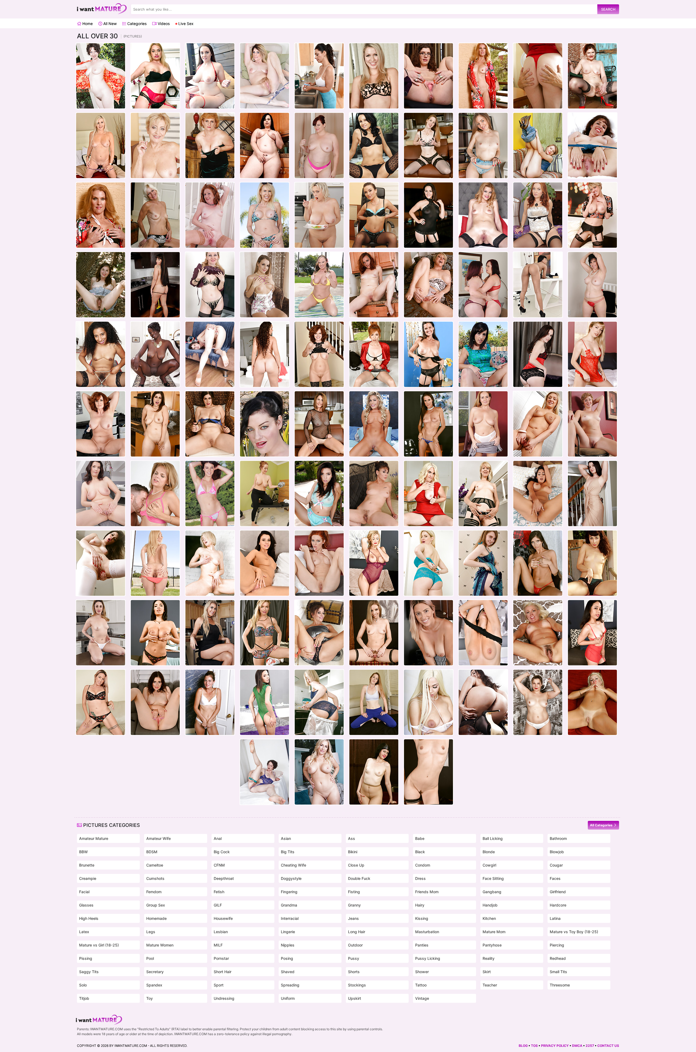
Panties (421, 945)
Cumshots (155, 878)
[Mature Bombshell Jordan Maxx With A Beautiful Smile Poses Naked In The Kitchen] (209, 632)
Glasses (86, 905)
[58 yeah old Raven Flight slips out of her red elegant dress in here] (592, 284)
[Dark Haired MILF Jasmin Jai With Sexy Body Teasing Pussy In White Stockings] (100, 563)
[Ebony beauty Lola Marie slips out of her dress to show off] (537, 284)
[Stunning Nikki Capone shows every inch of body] (373, 424)
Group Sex (155, 905)
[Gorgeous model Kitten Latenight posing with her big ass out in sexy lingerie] (483, 702)
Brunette (86, 865)
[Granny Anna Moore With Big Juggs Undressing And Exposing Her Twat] (428, 493)
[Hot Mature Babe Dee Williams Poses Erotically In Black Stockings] (592, 215)
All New (109, 23)
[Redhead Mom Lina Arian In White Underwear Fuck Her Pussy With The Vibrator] (319, 563)
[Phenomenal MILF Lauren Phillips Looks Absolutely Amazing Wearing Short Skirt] (373, 354)
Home (87, 23)
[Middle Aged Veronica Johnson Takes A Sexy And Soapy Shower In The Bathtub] (209, 702)
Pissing (85, 958)
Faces (555, 878)
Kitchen (489, 918)
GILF (218, 905)
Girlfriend (558, 891)
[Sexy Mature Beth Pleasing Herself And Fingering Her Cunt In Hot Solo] (592, 702)
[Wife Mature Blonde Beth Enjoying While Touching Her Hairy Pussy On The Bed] (537, 632)
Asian (286, 838)
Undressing (224, 998)
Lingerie (288, 931)
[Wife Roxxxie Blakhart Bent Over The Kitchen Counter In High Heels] (428, 632)
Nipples (287, 945)
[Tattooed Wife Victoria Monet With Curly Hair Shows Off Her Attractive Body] (264, 354)
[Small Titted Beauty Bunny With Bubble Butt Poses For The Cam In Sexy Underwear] (483, 145)
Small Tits (558, 971)
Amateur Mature (93, 838)
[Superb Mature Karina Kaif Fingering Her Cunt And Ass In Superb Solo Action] (537, 563)
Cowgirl (489, 865)
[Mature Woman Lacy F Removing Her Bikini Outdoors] (483, 75)
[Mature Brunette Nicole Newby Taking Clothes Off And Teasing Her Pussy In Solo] (319, 632)
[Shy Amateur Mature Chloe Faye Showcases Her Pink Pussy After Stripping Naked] (155, 702)
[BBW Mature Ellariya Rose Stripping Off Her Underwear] (537, 702)
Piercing (557, 945)
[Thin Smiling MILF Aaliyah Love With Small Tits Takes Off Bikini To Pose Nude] (155, 563)
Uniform (288, 998)
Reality (489, 958)
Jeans (353, 918)
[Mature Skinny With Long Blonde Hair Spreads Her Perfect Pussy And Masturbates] (537, 145)
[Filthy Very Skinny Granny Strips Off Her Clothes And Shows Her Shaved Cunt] (155, 215)
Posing (287, 958)
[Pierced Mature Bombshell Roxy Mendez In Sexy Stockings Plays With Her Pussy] (483, 632)
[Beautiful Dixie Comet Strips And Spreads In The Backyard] (483, 354)
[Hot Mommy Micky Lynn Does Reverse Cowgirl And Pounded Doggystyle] (155, 493)
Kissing (421, 918)
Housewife (223, 918)
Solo (83, 985)
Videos (163, 23)
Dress (420, 878)
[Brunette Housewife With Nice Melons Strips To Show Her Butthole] (155, 424)
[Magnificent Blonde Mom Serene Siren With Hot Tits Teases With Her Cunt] (373, 563)
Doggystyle (291, 878)
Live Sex (185, 23)
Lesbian (221, 931)
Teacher (490, 985)
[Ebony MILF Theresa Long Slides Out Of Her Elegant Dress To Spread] (100, 354)
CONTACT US (608, 1046)
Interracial (290, 918)
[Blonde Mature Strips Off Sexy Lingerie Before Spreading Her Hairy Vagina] (209, 284)
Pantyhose (492, 945)
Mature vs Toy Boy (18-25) (574, 931)
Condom (422, 865)
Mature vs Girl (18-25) (99, 945)
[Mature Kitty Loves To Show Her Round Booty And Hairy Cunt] (592, 563)
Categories (136, 23)
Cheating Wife (293, 865)
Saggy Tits (89, 971)
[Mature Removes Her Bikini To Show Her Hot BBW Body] (209, 75)
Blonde (489, 851)
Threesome (560, 985)
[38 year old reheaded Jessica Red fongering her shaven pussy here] (537, 215)
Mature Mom (494, 931)
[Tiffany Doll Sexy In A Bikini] (209, 493)
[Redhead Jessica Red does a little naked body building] (264, 493)
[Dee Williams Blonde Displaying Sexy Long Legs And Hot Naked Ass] (428, 284)
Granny (354, 905)
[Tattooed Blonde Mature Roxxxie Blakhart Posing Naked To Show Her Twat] (100, 702)
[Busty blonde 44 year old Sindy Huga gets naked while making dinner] (319, 215)
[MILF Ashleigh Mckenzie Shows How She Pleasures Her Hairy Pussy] (264, 75)
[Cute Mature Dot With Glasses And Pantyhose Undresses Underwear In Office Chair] (373, 772)
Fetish (219, 891)
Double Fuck (359, 878)
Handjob (490, 905)
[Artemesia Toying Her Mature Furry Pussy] (264, 772)
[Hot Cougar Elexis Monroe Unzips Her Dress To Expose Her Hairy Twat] (483, 424)
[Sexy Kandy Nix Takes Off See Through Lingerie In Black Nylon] (428, 215)
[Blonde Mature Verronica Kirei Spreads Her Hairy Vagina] (592, 354)
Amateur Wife (158, 838)
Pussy (353, 958)
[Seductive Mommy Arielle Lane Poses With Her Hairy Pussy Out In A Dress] (592, 493)
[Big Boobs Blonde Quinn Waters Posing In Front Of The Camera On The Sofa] (319, 772)
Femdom (153, 891)
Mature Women (159, 945)
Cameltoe (154, 865)
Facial (84, 891)
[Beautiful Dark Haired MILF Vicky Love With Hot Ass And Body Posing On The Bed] (264, 563)
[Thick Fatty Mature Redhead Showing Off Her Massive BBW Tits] (100, 424)
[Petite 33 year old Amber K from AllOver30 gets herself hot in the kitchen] (373, 284)
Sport (218, 985)
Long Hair (356, 931)
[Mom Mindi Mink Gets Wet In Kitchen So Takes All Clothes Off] (319, 75)
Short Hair (222, 971)
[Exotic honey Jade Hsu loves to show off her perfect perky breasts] (373, 493)
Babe (419, 838)
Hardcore (558, 905)
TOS (534, 1046)
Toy (149, 998)
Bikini (352, 851)
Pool (150, 958)
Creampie (87, 878)
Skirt (487, 971)
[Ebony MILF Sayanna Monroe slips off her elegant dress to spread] (155, 354)
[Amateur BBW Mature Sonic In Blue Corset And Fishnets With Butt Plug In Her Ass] (592, 145)
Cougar (556, 865)
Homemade (156, 918)
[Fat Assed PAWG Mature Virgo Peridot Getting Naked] (264, 145)
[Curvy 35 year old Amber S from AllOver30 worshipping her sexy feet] (209, 354)
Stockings (357, 985)
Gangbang (492, 891)
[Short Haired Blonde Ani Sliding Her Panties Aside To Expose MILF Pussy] (209, 563)
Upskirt (354, 998)
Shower (422, 971)
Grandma (289, 905)
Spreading (290, 985)
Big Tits (287, 851)
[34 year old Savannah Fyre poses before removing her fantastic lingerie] (537, 354)
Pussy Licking (427, 958)
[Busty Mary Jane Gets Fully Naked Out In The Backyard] (319, 284)
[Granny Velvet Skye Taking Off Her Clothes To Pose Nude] (100, 145)
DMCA (577, 1046)
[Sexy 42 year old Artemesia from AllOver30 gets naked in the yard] (100, 75)
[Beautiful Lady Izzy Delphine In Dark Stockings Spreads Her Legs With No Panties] (483, 215)
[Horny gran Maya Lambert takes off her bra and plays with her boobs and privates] (155, 145)
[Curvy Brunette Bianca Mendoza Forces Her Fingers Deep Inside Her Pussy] (537, 493)
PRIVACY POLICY (555, 1046)
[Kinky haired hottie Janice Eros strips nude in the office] (428, 75)
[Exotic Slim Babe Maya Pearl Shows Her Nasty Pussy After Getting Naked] (592, 632)
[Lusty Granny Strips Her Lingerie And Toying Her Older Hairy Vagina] (592, 75)
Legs (150, 931)
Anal (218, 838)
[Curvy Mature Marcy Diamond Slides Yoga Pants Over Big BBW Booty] (319, 145)
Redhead (558, 958)
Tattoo (421, 985)
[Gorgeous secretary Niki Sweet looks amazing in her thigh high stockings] (373, 215)
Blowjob (557, 851)
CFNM (219, 865)
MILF (218, 945)
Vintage (422, 998)
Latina (555, 918)
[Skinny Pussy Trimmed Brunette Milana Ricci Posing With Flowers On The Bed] (264, 702)
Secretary (155, 971)
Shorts (354, 971)
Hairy (419, 905)
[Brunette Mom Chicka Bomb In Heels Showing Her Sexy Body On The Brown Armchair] (264, 284)
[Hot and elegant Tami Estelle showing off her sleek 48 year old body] (209, 215)
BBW (83, 851)
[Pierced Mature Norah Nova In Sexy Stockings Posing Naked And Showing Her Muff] (428, 772)
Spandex (154, 985)
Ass (351, 838)
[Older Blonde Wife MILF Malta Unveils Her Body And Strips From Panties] (483, 563)
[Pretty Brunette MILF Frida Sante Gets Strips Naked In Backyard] (319, 493)
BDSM (151, 851)
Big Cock (222, 851)
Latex (84, 931)
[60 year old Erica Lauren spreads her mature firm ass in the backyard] (264, 215)
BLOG (523, 1046)
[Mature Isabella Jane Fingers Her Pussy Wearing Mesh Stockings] (428, 145)
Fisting (354, 891)
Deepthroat (224, 878)
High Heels (88, 918)
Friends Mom (427, 891)
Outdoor (355, 945)
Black (420, 851)
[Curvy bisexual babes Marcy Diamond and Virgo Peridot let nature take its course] (483, 284)
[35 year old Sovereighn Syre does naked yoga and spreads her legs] (264, 424)
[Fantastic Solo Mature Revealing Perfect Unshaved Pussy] (537, 424)
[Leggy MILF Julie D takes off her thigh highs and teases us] (373, 145)
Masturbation (427, 931)
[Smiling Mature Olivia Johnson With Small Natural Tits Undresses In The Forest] (100, 284)
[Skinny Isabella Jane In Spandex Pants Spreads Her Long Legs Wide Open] (373, 702)
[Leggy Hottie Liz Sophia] (592, 424)
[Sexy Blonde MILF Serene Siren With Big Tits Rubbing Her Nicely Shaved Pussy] (264, 632)
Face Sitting (493, 878)
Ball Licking (493, 838)
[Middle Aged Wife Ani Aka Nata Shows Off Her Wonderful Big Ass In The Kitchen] (319, 702)
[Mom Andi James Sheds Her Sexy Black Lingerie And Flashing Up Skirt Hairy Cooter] (319, 354)
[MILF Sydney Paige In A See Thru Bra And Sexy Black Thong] (373, 75)
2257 (590, 1046)
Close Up (356, 865)
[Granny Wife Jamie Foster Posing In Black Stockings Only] (483, 493)
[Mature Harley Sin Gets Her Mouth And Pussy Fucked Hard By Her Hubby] (537, 75)
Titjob (84, 998)
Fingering (289, 891)
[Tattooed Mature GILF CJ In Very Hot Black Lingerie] (428, 354)
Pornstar (221, 958)
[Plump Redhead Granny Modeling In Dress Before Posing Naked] (209, 145)
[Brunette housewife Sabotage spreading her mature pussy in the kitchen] (155, 284)
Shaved (287, 971)
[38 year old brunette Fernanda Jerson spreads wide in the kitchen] (100, 493)
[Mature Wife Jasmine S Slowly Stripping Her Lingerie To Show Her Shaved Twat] (209, 424)
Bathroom (558, 838)
